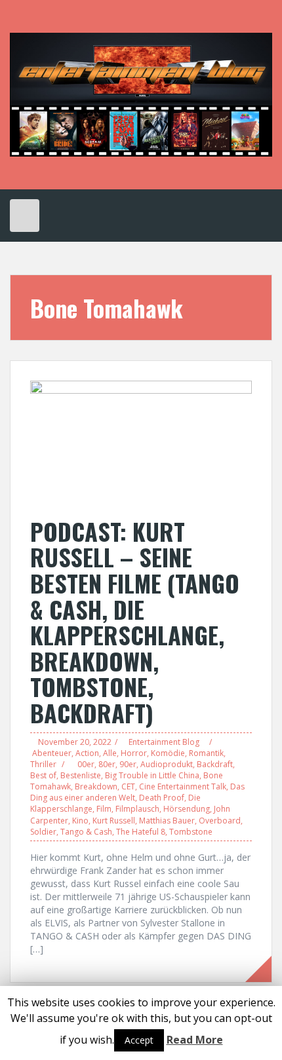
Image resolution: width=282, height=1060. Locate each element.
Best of (43, 775)
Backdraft (215, 764)
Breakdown (96, 786)
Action (87, 753)
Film (103, 808)
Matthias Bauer (167, 820)
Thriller (43, 764)
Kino (80, 820)
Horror (134, 753)
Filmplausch (137, 808)
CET (128, 786)
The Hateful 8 (140, 831)
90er (127, 764)
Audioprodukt (166, 764)
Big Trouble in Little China (152, 775)
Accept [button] (139, 1040)
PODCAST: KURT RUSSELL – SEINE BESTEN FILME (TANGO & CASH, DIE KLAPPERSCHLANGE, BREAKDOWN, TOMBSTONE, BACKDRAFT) (134, 622)
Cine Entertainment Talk (182, 786)
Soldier (43, 831)
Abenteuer (51, 753)
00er (85, 764)
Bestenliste (80, 775)
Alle (110, 753)
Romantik (206, 753)
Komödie (168, 753)
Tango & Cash (86, 831)
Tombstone (190, 831)
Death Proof (161, 797)
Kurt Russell (113, 820)
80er (106, 764)
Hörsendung (186, 808)
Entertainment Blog (164, 742)
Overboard (220, 820)
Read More (195, 1039)
